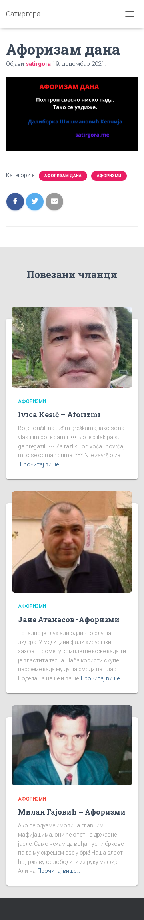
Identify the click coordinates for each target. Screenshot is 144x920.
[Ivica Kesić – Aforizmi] (72, 346)
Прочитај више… (41, 464)
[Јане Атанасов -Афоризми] (72, 541)
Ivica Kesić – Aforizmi (59, 414)
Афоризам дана (63, 176)
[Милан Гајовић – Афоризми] (72, 744)
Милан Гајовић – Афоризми (72, 812)
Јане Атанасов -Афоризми (69, 619)
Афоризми (109, 176)
